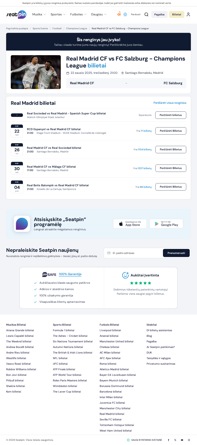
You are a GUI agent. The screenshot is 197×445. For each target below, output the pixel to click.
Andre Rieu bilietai (17, 352)
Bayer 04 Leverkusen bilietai (118, 375)
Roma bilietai (108, 363)
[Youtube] (182, 440)
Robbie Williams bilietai (21, 369)
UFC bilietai (60, 363)
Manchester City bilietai (115, 408)
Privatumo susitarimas (161, 363)
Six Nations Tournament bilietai (73, 341)
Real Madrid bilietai (112, 414)
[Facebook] (168, 440)
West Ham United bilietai (116, 430)
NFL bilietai (60, 358)
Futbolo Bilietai (109, 324)
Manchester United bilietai (117, 341)
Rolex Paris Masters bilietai (70, 380)
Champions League (76, 28)
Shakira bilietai (15, 386)
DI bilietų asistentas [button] (159, 330)
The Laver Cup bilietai (67, 391)
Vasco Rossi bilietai (18, 363)
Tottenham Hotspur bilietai (117, 425)
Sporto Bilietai (62, 324)
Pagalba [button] (159, 14)
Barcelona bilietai (111, 391)
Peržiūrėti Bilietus (171, 130)
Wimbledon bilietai (65, 386)
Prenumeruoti (176, 253)
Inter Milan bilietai (111, 397)
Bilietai (176, 14)
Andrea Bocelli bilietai (20, 347)
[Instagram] (189, 440)
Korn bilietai (13, 391)
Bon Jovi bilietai (16, 375)
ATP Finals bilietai (64, 369)
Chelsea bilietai (109, 347)
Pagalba (152, 341)
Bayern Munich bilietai (114, 380)
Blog (149, 336)
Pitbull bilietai (15, 380)
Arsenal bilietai (109, 336)
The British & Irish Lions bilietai (72, 352)
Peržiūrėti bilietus (171, 115)
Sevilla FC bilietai (111, 419)
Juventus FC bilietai (112, 402)
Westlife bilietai (16, 358)
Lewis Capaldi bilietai (20, 336)
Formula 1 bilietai (63, 330)
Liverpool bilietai (110, 330)
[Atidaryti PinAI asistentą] (119, 14)
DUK (149, 352)
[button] (98, 14)
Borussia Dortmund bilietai (117, 386)
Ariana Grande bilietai (20, 330)
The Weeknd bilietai (18, 341)
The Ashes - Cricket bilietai (70, 336)
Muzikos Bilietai (16, 324)
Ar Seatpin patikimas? (161, 347)
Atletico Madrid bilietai (114, 369)
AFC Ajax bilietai (110, 358)
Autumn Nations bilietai (68, 347)
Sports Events (40, 28)
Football (57, 28)
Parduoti (135, 14)
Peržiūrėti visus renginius (170, 103)
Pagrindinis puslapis (17, 28)
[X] (175, 440)
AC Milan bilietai (110, 352)
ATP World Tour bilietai (67, 375)
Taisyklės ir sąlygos (159, 358)
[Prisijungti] (188, 14)
